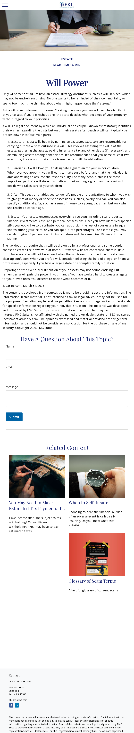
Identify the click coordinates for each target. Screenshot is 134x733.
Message (12, 387)
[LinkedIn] (17, 705)
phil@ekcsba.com (18, 699)
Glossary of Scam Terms (92, 581)
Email (9, 367)
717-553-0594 (24, 681)
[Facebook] (11, 705)
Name (10, 346)
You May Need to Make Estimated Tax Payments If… (37, 505)
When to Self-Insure (88, 502)
